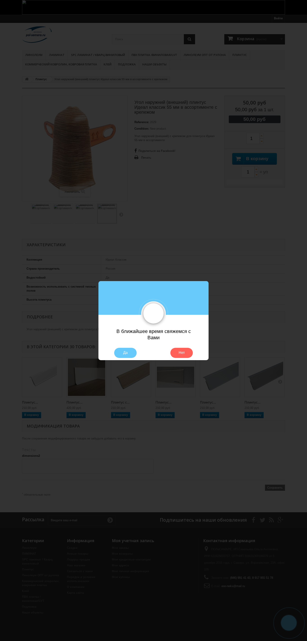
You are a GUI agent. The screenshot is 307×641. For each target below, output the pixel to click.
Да (125, 353)
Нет (182, 353)
